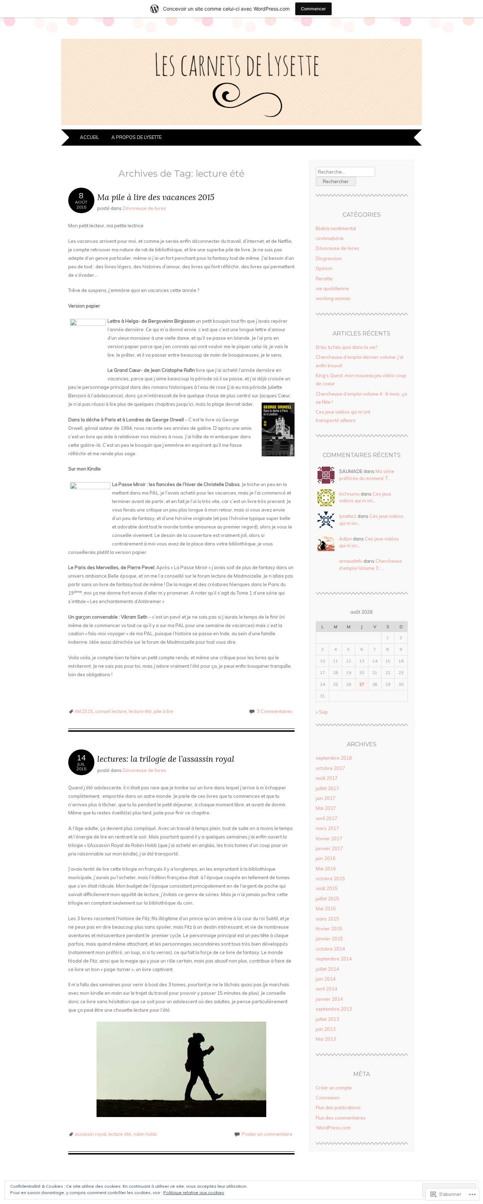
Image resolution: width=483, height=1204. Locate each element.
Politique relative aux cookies (193, 1192)
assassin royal (90, 1134)
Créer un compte (334, 1088)
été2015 (84, 711)
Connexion (327, 1097)
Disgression (329, 258)
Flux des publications (338, 1107)
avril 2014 (326, 989)
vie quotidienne (332, 288)
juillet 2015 (327, 898)
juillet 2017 (327, 788)
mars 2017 (327, 828)
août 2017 (327, 778)
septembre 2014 (334, 959)
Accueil (90, 137)
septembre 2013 (334, 1009)
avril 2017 (326, 818)
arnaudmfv (350, 561)
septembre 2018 (334, 758)
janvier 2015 (329, 938)
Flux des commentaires (341, 1118)
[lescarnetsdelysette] (241, 125)
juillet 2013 (327, 1019)
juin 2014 (326, 979)
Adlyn (345, 539)
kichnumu (349, 494)
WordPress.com (333, 1127)
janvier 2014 (329, 999)
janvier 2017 (329, 848)
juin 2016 (326, 858)
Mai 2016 (326, 868)
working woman (333, 298)
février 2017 (329, 838)
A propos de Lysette (136, 137)
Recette (324, 278)
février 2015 (329, 928)
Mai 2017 (326, 808)
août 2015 (327, 888)
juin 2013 (326, 1029)
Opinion (324, 268)
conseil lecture (111, 711)
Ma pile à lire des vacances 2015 (155, 197)
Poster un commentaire (267, 1134)
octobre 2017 (330, 768)
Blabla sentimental (336, 228)
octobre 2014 (330, 949)
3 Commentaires (274, 711)
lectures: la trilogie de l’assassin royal (165, 759)
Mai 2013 (326, 1039)
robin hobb (145, 1134)
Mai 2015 (326, 908)
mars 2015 (327, 919)
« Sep (322, 712)
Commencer (313, 8)
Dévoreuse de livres (144, 208)
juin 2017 (326, 798)
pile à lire (163, 711)
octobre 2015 (330, 878)
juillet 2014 (327, 969)
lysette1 (347, 516)
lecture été (140, 711)
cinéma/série (330, 238)
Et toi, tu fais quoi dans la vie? (346, 347)
